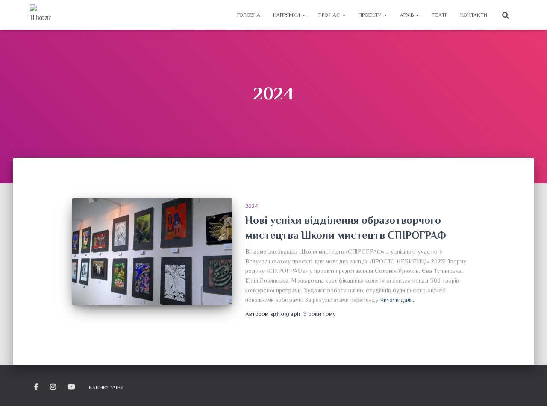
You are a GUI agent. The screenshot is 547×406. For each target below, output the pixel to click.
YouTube (72, 387)
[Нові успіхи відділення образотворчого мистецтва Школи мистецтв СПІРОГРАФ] (152, 251)
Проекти (371, 15)
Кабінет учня (106, 388)
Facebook (37, 387)
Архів (407, 15)
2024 (251, 206)
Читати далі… (397, 299)
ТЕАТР (439, 15)
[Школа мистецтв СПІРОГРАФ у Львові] (41, 15)
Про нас (329, 15)
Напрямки (287, 15)
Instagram (54, 387)
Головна (248, 15)
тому (319, 313)
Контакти (473, 15)
